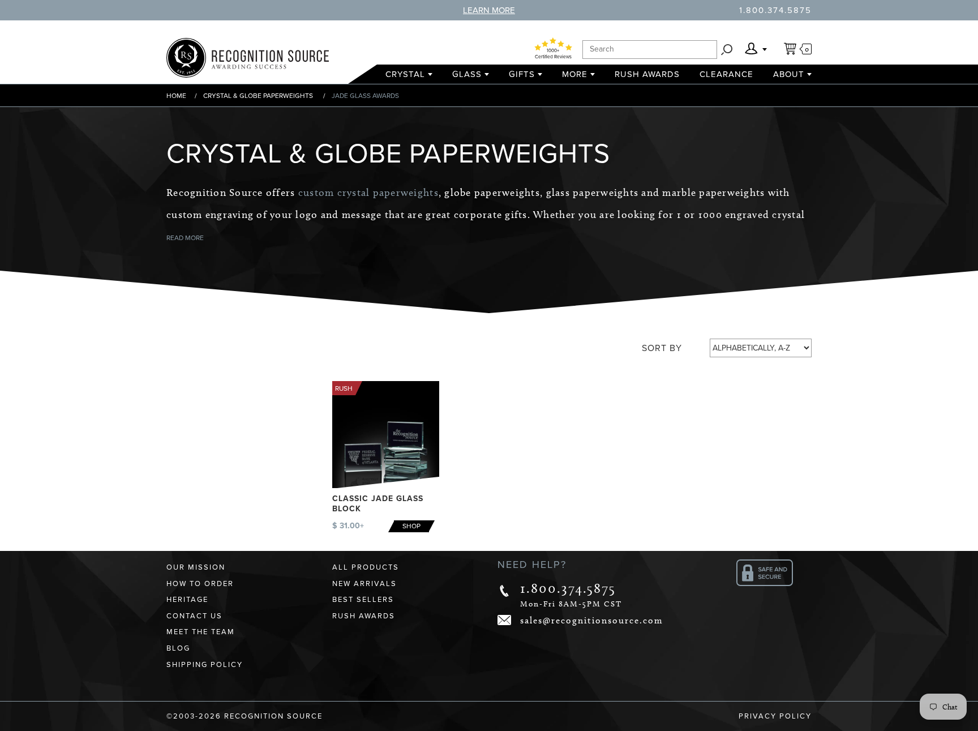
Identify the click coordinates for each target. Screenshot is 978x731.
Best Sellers (363, 599)
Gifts (522, 74)
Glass (467, 74)
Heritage (187, 599)
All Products (365, 567)
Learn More (489, 10)
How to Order (200, 583)
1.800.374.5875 (775, 10)
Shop (411, 526)
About (788, 74)
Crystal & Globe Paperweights (258, 96)
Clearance (726, 74)
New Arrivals (364, 583)
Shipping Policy (204, 664)
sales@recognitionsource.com (591, 620)
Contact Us (194, 616)
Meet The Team (200, 631)
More (574, 74)
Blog (178, 648)
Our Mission (195, 567)
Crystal (405, 74)
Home (176, 96)
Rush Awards (647, 74)
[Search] (726, 49)
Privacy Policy (775, 716)
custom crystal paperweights (368, 192)
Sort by (662, 348)
